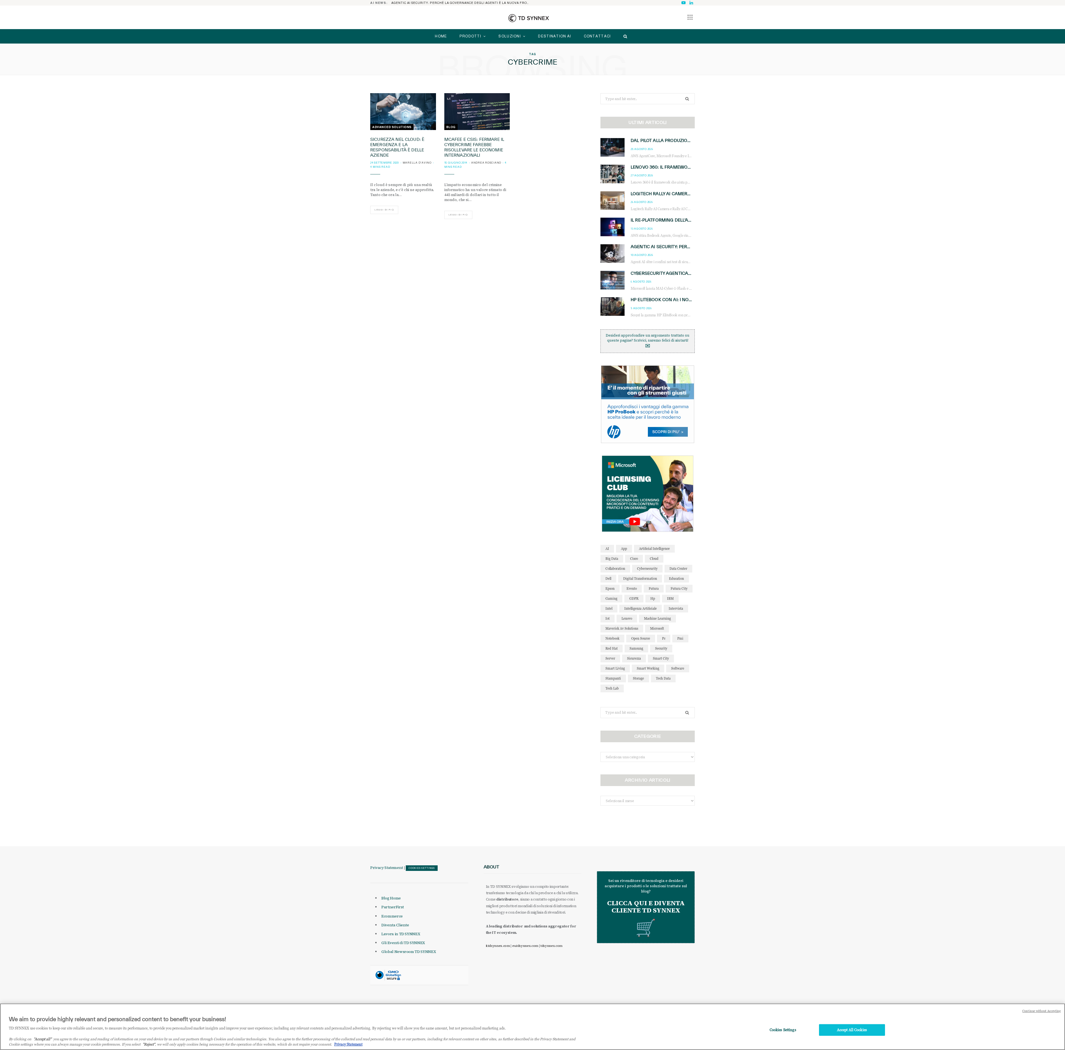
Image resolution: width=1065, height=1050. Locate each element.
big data (611, 558)
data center (678, 568)
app (624, 548)
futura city (679, 588)
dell (608, 578)
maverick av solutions (621, 628)
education (676, 578)
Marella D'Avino (417, 162)
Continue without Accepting (1041, 1011)
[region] (532, 1026)
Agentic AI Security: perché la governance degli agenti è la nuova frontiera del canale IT (462, 2)
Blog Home (391, 898)
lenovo (627, 618)
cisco (634, 558)
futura (654, 588)
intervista (676, 608)
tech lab (612, 688)
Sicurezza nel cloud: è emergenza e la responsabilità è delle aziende (397, 147)
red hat (611, 648)
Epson (610, 588)
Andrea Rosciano (486, 162)
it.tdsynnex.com (498, 946)
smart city (661, 658)
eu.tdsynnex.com (525, 946)
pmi (680, 638)
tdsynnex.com (551, 946)
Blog (451, 127)
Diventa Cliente (395, 925)
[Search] (624, 36)
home (441, 36)
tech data (663, 678)
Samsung (636, 648)
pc (663, 638)
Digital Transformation (640, 578)
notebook (612, 638)
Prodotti (470, 36)
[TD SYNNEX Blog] (528, 18)
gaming (611, 598)
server (610, 658)
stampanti (613, 678)
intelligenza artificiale (640, 608)
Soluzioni (509, 36)
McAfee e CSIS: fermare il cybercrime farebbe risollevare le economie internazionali (474, 147)
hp (652, 598)
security (661, 648)
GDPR (633, 598)
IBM (670, 598)
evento (632, 588)
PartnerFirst (392, 907)
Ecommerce (392, 916)
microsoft (657, 628)
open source (640, 638)
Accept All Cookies (852, 1030)
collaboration (615, 568)
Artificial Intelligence (654, 548)
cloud (654, 558)
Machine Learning (657, 618)
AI (607, 548)
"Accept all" (43, 1039)
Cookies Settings (422, 868)
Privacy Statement (386, 867)
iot (607, 618)
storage (638, 678)
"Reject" (149, 1044)
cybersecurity (647, 568)
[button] (690, 17)
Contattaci (597, 36)
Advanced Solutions (392, 127)
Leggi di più (384, 210)
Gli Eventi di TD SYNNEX (403, 942)
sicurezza (634, 658)
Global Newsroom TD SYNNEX (408, 951)
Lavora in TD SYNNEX (400, 934)
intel (608, 608)
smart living (615, 668)
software (677, 668)
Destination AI (554, 36)
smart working (648, 668)
